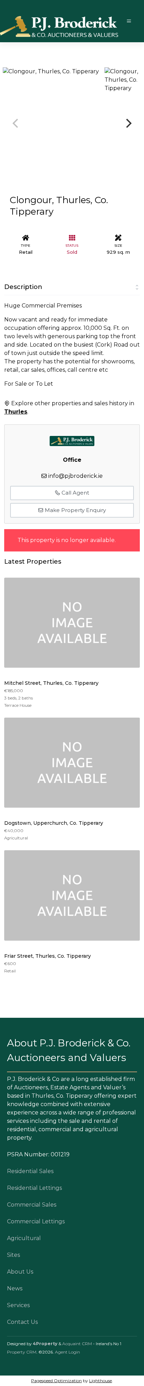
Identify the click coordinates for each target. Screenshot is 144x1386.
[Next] (128, 123)
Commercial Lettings (36, 1221)
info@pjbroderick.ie (75, 476)
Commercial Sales (31, 1204)
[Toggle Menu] (129, 21)
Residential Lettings (34, 1188)
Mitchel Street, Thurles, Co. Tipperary (51, 683)
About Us (20, 1271)
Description (23, 287)
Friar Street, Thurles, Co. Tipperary (47, 956)
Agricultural (24, 1238)
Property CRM (21, 1352)
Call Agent (74, 492)
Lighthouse (100, 1380)
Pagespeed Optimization (56, 1380)
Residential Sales (30, 1171)
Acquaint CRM (77, 1343)
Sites (13, 1255)
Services (18, 1305)
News (14, 1288)
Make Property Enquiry (74, 510)
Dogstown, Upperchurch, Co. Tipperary (53, 823)
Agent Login (67, 1352)
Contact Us (22, 1322)
